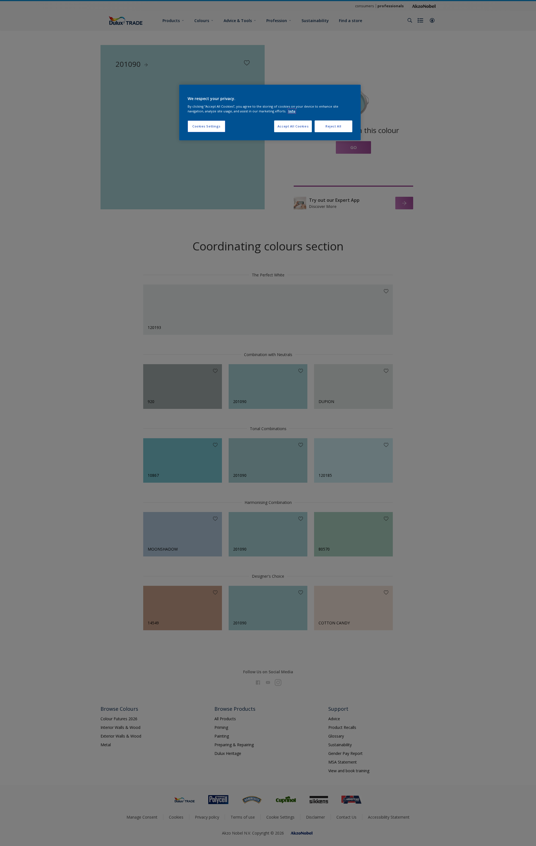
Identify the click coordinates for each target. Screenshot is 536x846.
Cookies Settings (206, 126)
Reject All (333, 126)
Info (291, 111)
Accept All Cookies (292, 126)
